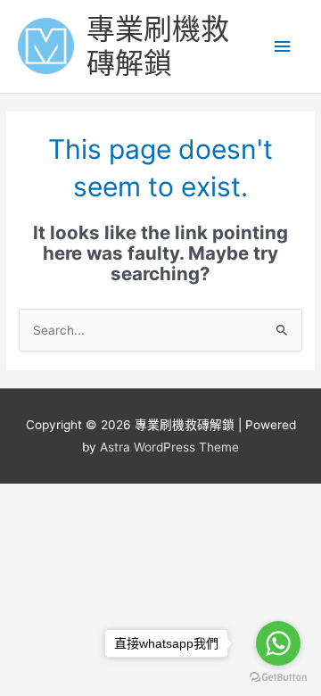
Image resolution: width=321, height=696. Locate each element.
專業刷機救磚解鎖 (157, 46)
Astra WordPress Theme (169, 447)
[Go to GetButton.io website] (278, 678)
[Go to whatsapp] (278, 643)
